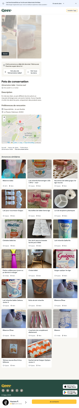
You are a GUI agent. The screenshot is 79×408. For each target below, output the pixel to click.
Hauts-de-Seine (13, 147)
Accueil (4, 147)
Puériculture (24, 147)
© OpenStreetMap (28, 143)
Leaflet (15, 143)
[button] (4, 117)
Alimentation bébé (7, 149)
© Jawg (20, 143)
